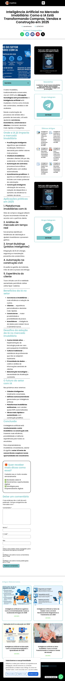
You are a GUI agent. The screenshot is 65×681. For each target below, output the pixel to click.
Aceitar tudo (33, 674)
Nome (5, 527)
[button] (43, 3)
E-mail (5, 534)
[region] (22, 668)
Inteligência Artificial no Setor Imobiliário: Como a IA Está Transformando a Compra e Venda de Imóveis (57, 154)
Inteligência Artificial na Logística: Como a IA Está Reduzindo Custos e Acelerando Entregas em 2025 (44, 138)
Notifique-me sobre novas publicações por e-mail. (15, 561)
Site (4, 540)
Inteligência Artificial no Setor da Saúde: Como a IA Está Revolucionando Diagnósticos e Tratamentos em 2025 (57, 137)
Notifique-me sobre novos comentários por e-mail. (16, 555)
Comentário (7, 507)
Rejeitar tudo (21, 674)
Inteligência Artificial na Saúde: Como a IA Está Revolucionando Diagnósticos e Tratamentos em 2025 (45, 168)
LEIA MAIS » (17, 616)
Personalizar (11, 674)
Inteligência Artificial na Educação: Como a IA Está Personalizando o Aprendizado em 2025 (45, 152)
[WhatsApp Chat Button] (60, 676)
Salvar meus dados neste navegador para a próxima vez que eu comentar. (17, 549)
